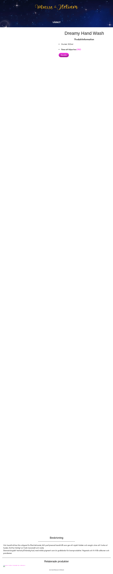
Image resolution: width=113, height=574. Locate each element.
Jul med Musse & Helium (56, 570)
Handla (64, 55)
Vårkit (57, 22)
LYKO (79, 49)
